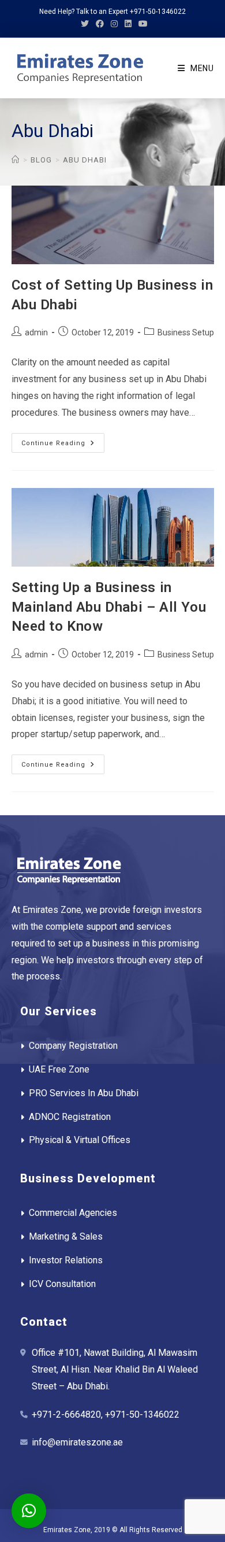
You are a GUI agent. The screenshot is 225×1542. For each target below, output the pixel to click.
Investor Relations (66, 1260)
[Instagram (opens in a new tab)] (114, 24)
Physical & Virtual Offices (79, 1139)
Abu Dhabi (85, 160)
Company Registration (73, 1045)
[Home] (16, 160)
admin (36, 332)
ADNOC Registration (70, 1116)
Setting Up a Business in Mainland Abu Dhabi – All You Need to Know (109, 606)
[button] (29, 1510)
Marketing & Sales (66, 1236)
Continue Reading (62, 445)
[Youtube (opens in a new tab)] (141, 24)
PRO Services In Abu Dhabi (83, 1093)
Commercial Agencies (73, 1212)
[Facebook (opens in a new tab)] (99, 24)
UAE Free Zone (59, 1069)
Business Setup (186, 332)
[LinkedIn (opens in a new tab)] (128, 24)
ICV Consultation (62, 1283)
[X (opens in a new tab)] (84, 24)
